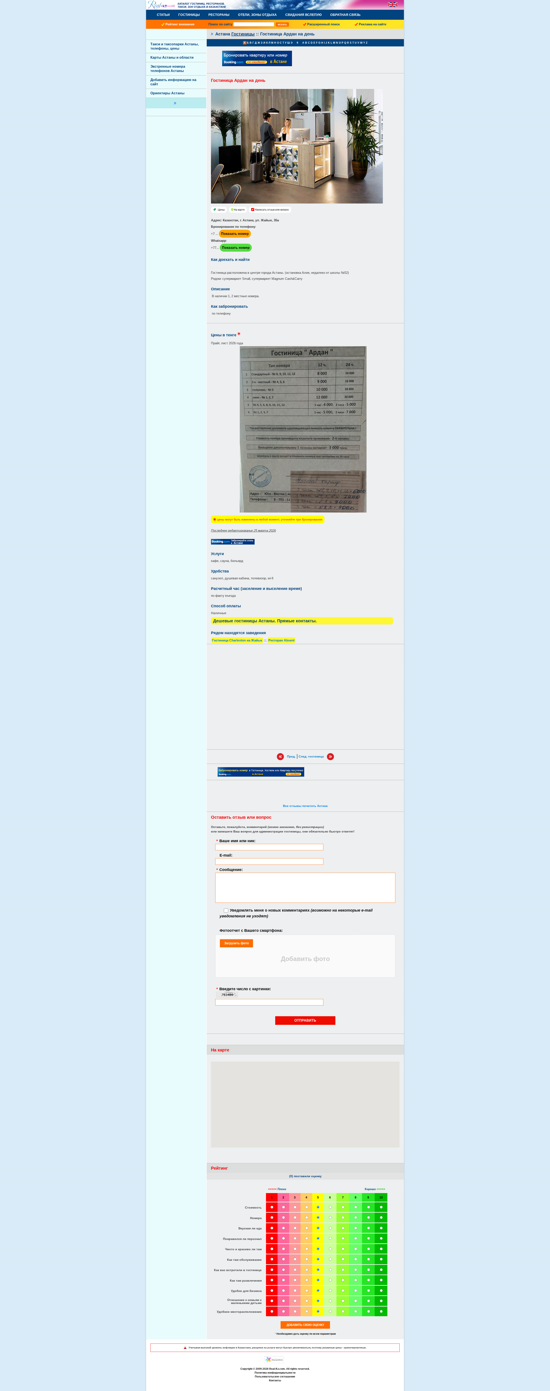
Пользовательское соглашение (275, 1376)
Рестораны (218, 15)
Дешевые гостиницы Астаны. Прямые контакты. (265, 620)
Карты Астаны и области (172, 57)
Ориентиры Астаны (167, 93)
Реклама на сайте (372, 24)
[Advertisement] (305, 696)
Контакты (275, 1380)
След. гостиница (311, 756)
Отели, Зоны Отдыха (257, 15)
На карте (239, 209)
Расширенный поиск (323, 24)
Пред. (291, 756)
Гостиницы (189, 15)
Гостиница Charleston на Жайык (237, 640)
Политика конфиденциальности (275, 1372)
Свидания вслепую (303, 15)
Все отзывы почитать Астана (305, 806)
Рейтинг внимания (179, 24)
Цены (221, 209)
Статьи (163, 15)
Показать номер (235, 234)
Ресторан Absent (281, 640)
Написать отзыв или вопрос (272, 209)
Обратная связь (345, 15)
